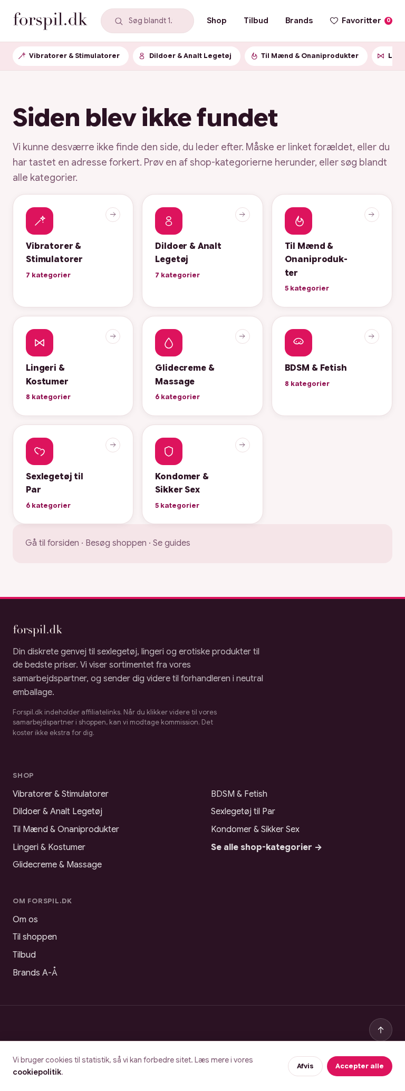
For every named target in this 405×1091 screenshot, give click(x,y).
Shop (217, 20)
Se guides (171, 543)
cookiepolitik (37, 1072)
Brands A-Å (35, 973)
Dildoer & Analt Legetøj (57, 811)
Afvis (305, 1066)
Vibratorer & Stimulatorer (61, 794)
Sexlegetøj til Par (243, 811)
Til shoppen (35, 937)
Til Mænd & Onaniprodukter (66, 829)
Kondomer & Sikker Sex (255, 829)
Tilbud (256, 20)
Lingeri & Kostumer (49, 847)
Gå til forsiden (52, 543)
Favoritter (366, 20)
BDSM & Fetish (239, 794)
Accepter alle (359, 1066)
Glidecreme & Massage (57, 865)
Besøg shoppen (116, 543)
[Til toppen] (380, 1029)
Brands (299, 20)
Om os (25, 919)
